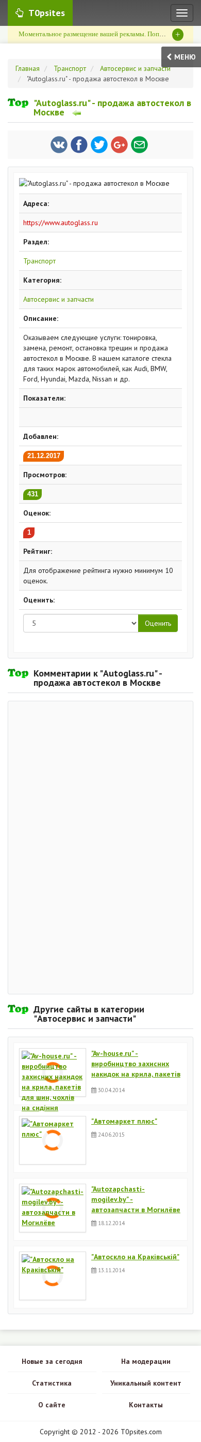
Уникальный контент (145, 1383)
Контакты (146, 1404)
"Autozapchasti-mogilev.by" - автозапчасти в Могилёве (135, 1199)
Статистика (52, 1383)
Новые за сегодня (52, 1361)
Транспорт (39, 261)
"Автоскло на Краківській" (135, 1256)
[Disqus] (100, 846)
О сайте (51, 1404)
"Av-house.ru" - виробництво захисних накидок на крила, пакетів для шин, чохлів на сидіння (135, 1065)
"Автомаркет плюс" (124, 1121)
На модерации (146, 1361)
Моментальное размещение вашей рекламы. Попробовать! (103, 34)
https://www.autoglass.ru (60, 222)
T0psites (46, 13)
